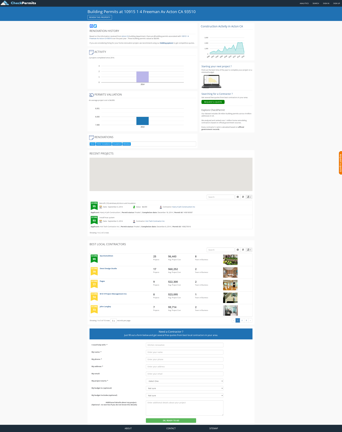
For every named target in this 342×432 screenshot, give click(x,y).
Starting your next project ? (216, 66)
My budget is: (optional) (102, 388)
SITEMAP (213, 428)
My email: (96, 373)
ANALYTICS (304, 3)
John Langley (105, 306)
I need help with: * (99, 345)
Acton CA (125, 36)
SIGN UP (336, 3)
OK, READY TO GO (171, 420)
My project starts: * (100, 381)
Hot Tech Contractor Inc (155, 221)
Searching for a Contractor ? (217, 93)
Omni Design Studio (108, 268)
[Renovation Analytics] (211, 81)
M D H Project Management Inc (113, 294)
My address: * (97, 366)
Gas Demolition (106, 256)
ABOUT (128, 428)
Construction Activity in (222, 26)
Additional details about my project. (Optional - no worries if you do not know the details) (114, 403)
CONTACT (171, 428)
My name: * (96, 352)
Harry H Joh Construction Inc (183, 207)
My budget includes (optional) (104, 395)
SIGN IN (326, 3)
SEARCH (316, 3)
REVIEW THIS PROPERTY (99, 17)
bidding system (166, 43)
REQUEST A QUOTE (213, 102)
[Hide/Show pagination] (237, 197)
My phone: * (97, 359)
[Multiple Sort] (243, 197)
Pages (102, 281)
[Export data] (249, 197)
